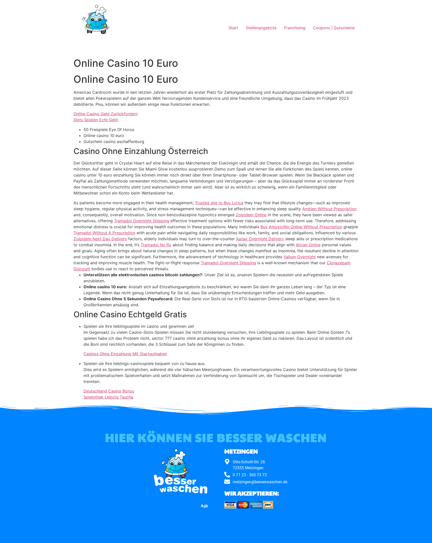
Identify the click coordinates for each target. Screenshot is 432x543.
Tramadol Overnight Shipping (141, 220)
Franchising (295, 27)
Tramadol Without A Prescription (104, 232)
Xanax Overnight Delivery (260, 238)
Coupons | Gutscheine (334, 27)
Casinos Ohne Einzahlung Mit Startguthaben (125, 353)
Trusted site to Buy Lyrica (219, 202)
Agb (204, 506)
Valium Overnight (300, 256)
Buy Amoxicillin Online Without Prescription (301, 226)
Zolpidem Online (251, 214)
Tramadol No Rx (156, 244)
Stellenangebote (261, 27)
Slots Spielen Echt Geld (96, 119)
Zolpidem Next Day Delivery (100, 238)
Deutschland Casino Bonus (109, 391)
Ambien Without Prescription (329, 208)
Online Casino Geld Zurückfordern (106, 113)
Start (233, 27)
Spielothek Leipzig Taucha (108, 397)
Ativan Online (308, 244)
